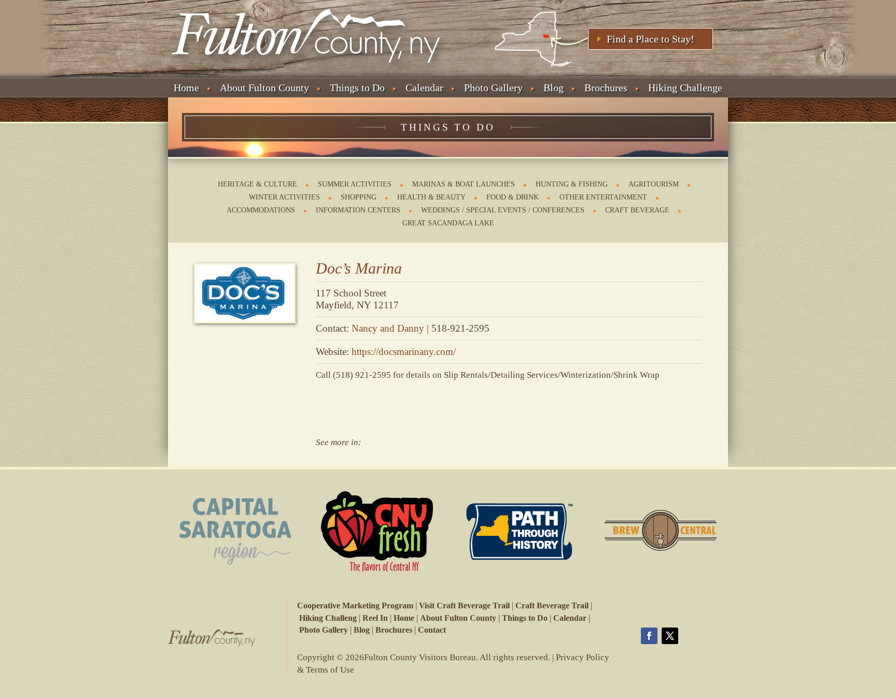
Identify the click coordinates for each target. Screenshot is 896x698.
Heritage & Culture (257, 184)
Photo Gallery (493, 87)
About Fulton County (264, 87)
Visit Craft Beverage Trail (464, 605)
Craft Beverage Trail (552, 605)
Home (186, 87)
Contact (432, 629)
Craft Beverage (637, 210)
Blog (553, 87)
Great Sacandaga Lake (448, 223)
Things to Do (357, 87)
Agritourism (653, 184)
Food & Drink (512, 197)
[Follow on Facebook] (649, 636)
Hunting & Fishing (572, 184)
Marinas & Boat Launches (463, 184)
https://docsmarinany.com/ (404, 351)
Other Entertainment (603, 197)
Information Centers (358, 210)
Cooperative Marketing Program (355, 605)
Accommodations (261, 210)
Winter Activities (284, 197)
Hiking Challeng (328, 618)
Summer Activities (354, 184)
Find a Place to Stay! (650, 39)
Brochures (605, 87)
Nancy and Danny (388, 328)
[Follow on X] (670, 636)
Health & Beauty (431, 197)
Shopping (358, 197)
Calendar (424, 87)
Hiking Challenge (685, 87)
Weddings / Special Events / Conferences (502, 210)
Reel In (375, 618)
